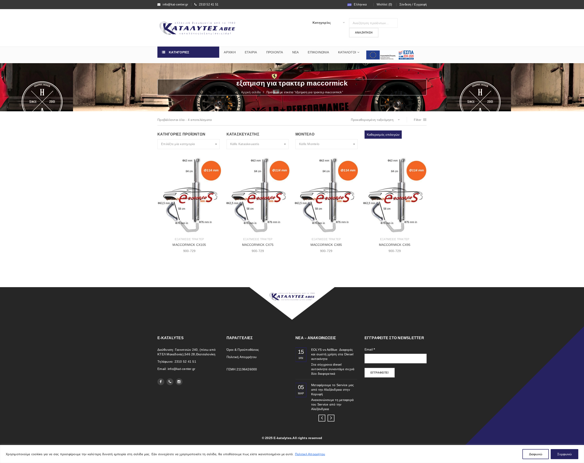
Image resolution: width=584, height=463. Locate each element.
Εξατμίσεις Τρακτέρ (189, 239)
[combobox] (188, 144)
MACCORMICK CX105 (189, 245)
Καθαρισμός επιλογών (383, 134)
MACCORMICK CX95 (395, 245)
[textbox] (188, 144)
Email (370, 349)
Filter (418, 120)
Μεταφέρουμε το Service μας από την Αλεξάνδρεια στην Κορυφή (332, 389)
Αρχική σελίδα (251, 92)
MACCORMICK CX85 (326, 245)
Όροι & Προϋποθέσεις (243, 349)
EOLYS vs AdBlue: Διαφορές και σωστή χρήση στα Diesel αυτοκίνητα (332, 354)
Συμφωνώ (564, 454)
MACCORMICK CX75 (258, 245)
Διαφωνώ (535, 454)
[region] (292, 454)
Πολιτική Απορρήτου (310, 454)
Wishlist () (384, 4)
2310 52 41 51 (208, 4)
